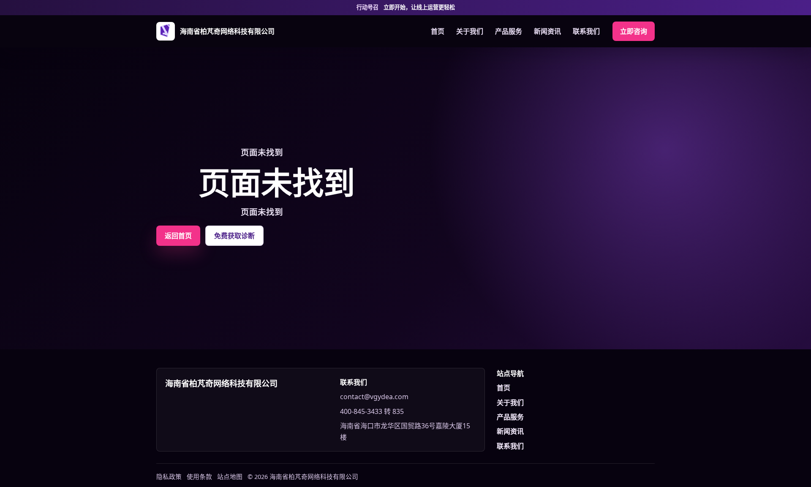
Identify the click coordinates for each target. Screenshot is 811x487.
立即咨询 (633, 31)
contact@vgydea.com (374, 396)
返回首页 (178, 235)
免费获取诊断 (234, 235)
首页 (437, 31)
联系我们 (586, 31)
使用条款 (199, 476)
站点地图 (229, 476)
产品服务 (508, 31)
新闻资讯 (547, 31)
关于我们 (469, 31)
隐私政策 (169, 476)
